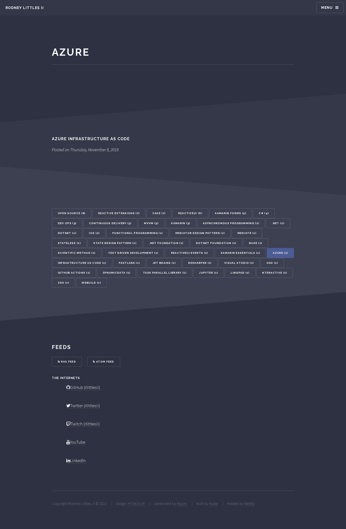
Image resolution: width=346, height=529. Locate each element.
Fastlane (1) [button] (129, 262)
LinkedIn (78, 460)
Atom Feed (104, 361)
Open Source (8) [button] (71, 213)
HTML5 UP (136, 503)
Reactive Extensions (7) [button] (119, 213)
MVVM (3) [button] (151, 223)
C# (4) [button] (264, 213)
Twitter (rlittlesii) (85, 405)
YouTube (77, 442)
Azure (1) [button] (280, 252)
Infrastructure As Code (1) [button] (82, 262)
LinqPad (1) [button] (240, 272)
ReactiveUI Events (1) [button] (189, 252)
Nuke (213, 503)
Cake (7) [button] (159, 213)
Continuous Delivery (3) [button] (110, 223)
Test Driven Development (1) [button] (133, 252)
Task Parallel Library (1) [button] (164, 272)
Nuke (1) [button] (255, 243)
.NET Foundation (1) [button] (166, 243)
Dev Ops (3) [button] (67, 223)
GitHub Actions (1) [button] (74, 272)
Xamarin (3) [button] (180, 223)
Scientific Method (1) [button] (77, 252)
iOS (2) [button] (94, 233)
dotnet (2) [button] (67, 233)
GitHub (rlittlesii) (85, 387)
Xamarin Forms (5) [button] (230, 213)
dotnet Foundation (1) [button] (216, 243)
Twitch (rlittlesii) (85, 424)
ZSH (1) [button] (63, 282)
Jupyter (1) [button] (208, 272)
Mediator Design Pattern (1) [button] (200, 233)
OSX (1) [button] (272, 262)
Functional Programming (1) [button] (137, 233)
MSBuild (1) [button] (91, 282)
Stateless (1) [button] (69, 243)
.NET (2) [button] (278, 223)
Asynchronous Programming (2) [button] (231, 223)
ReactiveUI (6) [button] (190, 213)
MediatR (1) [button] (246, 233)
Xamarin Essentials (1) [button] (240, 252)
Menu (327, 7)
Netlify (249, 503)
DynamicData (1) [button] (116, 272)
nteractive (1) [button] (274, 272)
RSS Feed (68, 361)
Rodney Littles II (25, 8)
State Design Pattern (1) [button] (114, 243)
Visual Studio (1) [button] (239, 262)
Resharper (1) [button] (199, 262)
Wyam (182, 503)
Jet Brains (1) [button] (164, 262)
